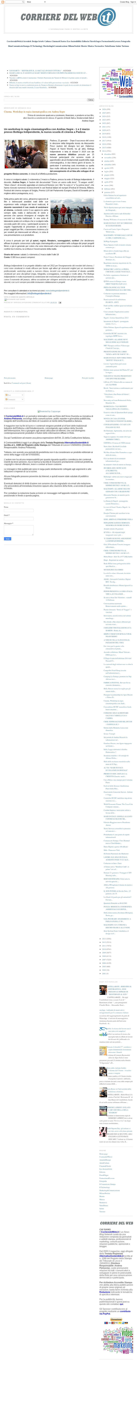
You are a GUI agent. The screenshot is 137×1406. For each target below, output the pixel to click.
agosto (107, 168)
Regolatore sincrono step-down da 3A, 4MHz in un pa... (117, 264)
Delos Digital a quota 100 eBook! (116, 846)
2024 (104, 116)
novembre (108, 157)
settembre (108, 164)
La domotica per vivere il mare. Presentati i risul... (115, 202)
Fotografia (103, 1181)
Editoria (102, 1172)
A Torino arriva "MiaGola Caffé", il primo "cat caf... (116, 868)
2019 (104, 133)
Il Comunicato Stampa (107, 1184)
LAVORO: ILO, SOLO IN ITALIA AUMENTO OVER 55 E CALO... (116, 858)
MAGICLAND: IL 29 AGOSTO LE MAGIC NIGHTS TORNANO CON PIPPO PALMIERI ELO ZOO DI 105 (47, 73)
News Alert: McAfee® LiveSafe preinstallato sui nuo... (115, 447)
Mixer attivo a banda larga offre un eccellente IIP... (116, 252)
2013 (104, 939)
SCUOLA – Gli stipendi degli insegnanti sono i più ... (114, 533)
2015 (104, 147)
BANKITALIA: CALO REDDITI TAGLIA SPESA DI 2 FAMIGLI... (116, 407)
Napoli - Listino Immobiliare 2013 (116, 318)
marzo (106, 185)
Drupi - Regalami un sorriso (114, 560)
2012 (104, 942)
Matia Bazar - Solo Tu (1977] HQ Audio (118, 556)
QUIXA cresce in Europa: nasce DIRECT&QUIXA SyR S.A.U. (115, 282)
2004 (104, 970)
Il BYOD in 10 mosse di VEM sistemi (117, 443)
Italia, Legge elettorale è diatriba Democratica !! (115, 750)
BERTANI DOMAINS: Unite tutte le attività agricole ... (117, 880)
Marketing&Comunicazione (109, 1190)
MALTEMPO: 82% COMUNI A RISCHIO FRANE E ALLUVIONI (117, 926)
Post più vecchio (88, 378)
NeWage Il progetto (111, 241)
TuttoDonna (103, 1205)
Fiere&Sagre (103, 1175)
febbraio (107, 189)
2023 (104, 120)
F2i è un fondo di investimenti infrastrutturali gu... (114, 459)
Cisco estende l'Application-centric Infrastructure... (116, 312)
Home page (49, 378)
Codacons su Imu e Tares (112, 863)
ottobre (107, 161)
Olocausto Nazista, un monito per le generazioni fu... (117, 496)
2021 (104, 126)
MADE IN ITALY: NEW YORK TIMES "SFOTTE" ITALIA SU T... (118, 359)
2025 (104, 113)
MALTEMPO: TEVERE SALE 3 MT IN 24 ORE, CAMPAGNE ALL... (118, 236)
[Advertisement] (68, 56)
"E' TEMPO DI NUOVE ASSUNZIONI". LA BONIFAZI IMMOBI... (118, 539)
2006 (104, 963)
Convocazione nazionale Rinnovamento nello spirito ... (115, 604)
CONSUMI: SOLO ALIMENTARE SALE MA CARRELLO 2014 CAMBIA (116, 715)
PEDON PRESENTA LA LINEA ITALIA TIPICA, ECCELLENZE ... (118, 592)
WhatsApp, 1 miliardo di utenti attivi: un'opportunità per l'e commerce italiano (113, 1011)
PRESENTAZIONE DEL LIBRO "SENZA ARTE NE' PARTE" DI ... (117, 352)
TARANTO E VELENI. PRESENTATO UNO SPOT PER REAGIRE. (117, 377)
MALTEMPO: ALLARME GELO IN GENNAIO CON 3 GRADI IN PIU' (117, 490)
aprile (106, 182)
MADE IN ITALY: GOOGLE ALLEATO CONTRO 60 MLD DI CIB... (118, 817)
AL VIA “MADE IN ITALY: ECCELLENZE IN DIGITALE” (116, 769)
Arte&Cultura (104, 1163)
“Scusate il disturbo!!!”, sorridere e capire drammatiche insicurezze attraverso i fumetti (118, 1049)
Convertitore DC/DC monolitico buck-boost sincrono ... (118, 708)
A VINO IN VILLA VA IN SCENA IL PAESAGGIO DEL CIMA (117, 641)
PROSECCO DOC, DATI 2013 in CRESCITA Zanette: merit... (115, 775)
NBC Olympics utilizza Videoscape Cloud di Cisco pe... (116, 346)
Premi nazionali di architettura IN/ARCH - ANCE (115, 300)
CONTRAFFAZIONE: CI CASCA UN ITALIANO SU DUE (117, 425)
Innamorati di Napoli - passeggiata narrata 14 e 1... (116, 322)
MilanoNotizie (104, 1193)
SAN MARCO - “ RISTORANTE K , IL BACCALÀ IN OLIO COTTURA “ (35, 70)
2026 (104, 109)
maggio (107, 178)
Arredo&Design (105, 1160)
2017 (104, 140)
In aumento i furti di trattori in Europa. (117, 464)
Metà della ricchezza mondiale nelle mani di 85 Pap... (117, 762)
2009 (104, 952)
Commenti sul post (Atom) (21, 383)
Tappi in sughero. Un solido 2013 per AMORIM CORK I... (117, 438)
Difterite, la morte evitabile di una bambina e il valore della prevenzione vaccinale (39, 82)
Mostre (101, 1196)
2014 (104, 151)
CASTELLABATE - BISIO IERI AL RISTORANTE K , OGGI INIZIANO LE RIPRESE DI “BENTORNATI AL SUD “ (119, 990)
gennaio (107, 192)
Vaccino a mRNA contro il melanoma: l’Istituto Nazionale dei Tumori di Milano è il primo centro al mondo (48, 78)
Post (9, 395)
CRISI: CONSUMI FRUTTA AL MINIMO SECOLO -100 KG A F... (117, 484)
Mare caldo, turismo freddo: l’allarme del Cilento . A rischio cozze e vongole (118, 1070)
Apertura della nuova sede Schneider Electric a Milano (117, 214)
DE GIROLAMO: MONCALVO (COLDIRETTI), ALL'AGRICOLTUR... (115, 470)
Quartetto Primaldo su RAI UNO (115, 903)
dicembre (107, 154)
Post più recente (10, 378)
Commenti (11, 399)
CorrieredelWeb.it (105, 1157)
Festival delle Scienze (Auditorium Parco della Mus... (116, 787)
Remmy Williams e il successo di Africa (118, 219)
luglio (106, 171)
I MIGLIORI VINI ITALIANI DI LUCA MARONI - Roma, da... (117, 629)
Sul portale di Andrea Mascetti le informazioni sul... (116, 738)
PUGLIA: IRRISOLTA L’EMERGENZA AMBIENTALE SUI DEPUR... (118, 908)
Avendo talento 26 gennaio (113, 529)
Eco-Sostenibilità (105, 1169)
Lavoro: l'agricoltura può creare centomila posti (115, 365)
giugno (107, 175)
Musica (102, 1199)
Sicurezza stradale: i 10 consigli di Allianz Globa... (116, 756)
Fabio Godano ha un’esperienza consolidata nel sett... (115, 196)
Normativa (103, 1202)
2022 (104, 123)
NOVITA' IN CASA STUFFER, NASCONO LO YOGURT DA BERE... (118, 419)
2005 (104, 966)
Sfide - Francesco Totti (112, 850)
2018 (104, 137)
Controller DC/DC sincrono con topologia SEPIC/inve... (115, 334)
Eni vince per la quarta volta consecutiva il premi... (114, 647)
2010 (104, 949)
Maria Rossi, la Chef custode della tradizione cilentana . (118, 1090)
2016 (104, 144)
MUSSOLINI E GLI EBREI (113, 569)
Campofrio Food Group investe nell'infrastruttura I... (115, 671)
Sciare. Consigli (109, 734)
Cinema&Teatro (105, 1166)
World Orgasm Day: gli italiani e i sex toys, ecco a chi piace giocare (119, 1129)
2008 (104, 956)
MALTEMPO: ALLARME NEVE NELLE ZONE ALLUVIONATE (116, 340)
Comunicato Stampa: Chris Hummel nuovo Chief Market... (117, 842)
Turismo (102, 1211)
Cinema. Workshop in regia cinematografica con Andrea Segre (34, 111)
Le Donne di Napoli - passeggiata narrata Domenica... (116, 502)
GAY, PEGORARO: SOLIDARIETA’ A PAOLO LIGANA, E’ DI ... (117, 920)
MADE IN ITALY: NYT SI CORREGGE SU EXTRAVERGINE (118, 224)
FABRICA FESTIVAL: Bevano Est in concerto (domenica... (117, 683)
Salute (101, 1208)
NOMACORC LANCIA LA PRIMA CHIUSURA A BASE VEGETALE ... (118, 270)
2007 (104, 959)
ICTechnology (104, 1187)
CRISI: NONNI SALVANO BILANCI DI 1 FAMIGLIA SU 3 (118, 722)
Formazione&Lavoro (107, 1178)
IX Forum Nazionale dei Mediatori (116, 853)
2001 (104, 973)
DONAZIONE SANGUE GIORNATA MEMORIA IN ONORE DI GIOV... (117, 524)
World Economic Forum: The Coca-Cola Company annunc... (118, 805)
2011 (104, 945)
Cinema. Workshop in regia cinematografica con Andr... (114, 702)
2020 (104, 130)
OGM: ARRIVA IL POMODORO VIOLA (118, 519)
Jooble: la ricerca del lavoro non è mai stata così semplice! (118, 1029)
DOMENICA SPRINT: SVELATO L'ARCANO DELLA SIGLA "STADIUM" (118, 1110)
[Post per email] (60, 302)
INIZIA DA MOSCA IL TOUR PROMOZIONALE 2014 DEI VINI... (118, 288)
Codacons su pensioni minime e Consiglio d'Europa (115, 294)
